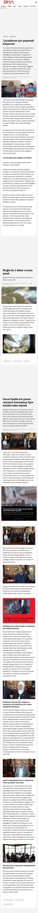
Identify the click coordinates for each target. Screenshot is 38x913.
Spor (14, 6)
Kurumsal (33, 6)
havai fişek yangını (8, 900)
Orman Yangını (17, 361)
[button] (6, 505)
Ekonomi (25, 6)
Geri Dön (5, 10)
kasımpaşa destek (8, 904)
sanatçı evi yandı (19, 900)
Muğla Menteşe (7, 361)
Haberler (6, 36)
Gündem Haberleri (13, 36)
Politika (10, 6)
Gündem (3, 6)
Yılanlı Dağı (26, 361)
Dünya (20, 6)
